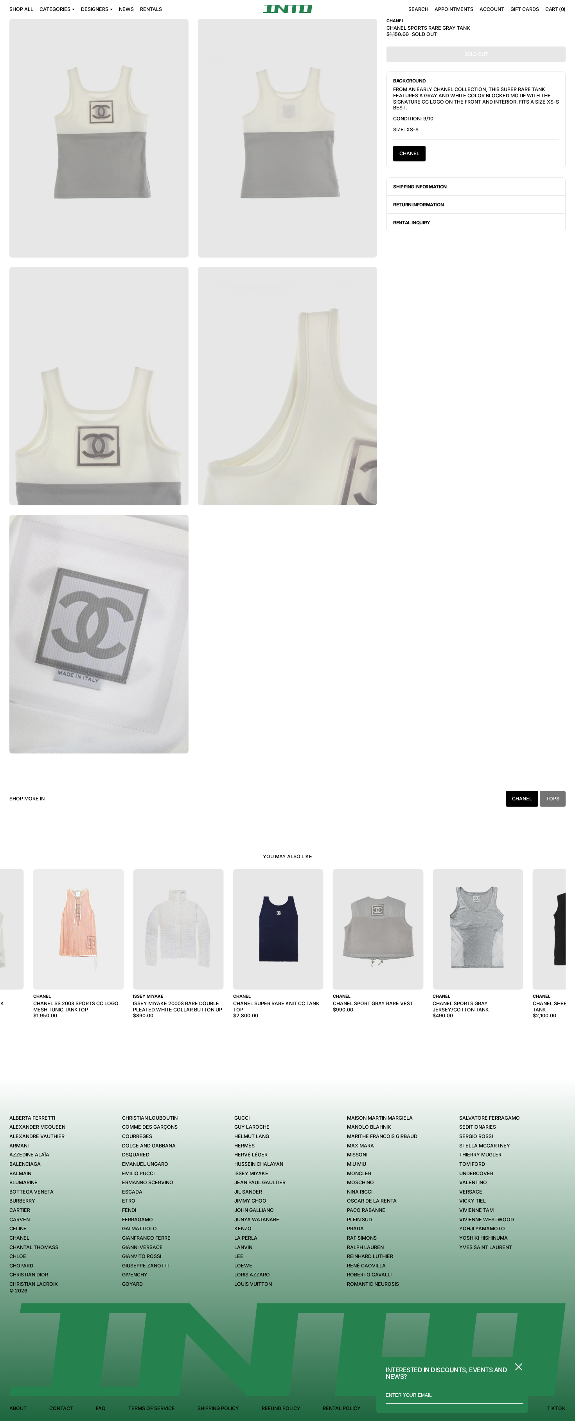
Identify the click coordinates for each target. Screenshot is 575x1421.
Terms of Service (151, 1408)
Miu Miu (356, 1164)
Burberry (22, 1201)
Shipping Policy (218, 1408)
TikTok (556, 1408)
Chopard (21, 1266)
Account (492, 9)
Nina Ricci (359, 1192)
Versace (470, 1192)
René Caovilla (366, 1266)
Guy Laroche (252, 1127)
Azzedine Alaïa (29, 1155)
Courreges (137, 1136)
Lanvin (243, 1247)
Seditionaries (477, 1127)
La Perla (245, 1238)
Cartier (19, 1210)
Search (418, 9)
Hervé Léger (251, 1155)
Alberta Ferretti (32, 1118)
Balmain (20, 1173)
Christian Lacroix (33, 1284)
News (126, 9)
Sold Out (476, 54)
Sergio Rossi (476, 1136)
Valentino (473, 1182)
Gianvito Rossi (141, 1256)
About (18, 1408)
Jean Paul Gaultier (260, 1182)
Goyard (132, 1284)
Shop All (21, 9)
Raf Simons (362, 1238)
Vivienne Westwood (486, 1219)
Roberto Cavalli (369, 1275)
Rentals (151, 9)
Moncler (359, 1173)
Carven (19, 1219)
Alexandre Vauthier (37, 1136)
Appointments (454, 9)
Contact (61, 1408)
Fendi (129, 1210)
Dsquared (135, 1155)
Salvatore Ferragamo (489, 1118)
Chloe (17, 1256)
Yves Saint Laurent (485, 1247)
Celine (18, 1228)
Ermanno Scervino (147, 1182)
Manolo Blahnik (369, 1127)
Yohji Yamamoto (482, 1228)
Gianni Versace (142, 1247)
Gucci (242, 1118)
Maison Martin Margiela (380, 1118)
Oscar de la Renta (372, 1201)
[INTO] (287, 9)
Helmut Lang (251, 1136)
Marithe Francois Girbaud (382, 1136)
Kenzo (243, 1228)
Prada (355, 1228)
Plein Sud (359, 1219)
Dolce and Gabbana (149, 1146)
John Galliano (254, 1210)
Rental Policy (342, 1408)
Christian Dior (28, 1275)
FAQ (101, 1408)
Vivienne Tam (476, 1210)
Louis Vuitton (253, 1284)
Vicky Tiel (472, 1201)
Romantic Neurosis (373, 1284)
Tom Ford (472, 1164)
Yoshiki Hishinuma (483, 1238)
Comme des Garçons (150, 1127)
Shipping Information (420, 187)
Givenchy (134, 1275)
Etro (128, 1201)
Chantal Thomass (33, 1247)
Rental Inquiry (411, 222)
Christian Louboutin (150, 1118)
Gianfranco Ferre (146, 1238)
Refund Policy (281, 1408)
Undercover (476, 1173)
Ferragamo (137, 1219)
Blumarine (23, 1182)
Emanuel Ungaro (145, 1164)
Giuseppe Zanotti (145, 1266)
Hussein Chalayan (258, 1164)
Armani (19, 1146)
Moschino (360, 1182)
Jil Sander (248, 1192)
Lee (238, 1256)
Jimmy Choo (250, 1201)
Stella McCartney (484, 1146)
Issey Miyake (251, 1173)
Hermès (244, 1146)
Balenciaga (25, 1164)
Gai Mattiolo (139, 1228)
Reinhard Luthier (370, 1256)
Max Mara (360, 1146)
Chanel (409, 153)
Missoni (357, 1155)
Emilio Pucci (138, 1173)
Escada (132, 1192)
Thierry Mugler (480, 1155)
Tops (552, 799)
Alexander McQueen (37, 1127)
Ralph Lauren (365, 1247)
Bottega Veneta (31, 1192)
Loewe (243, 1266)
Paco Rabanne (366, 1210)
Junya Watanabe (256, 1219)
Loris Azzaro (252, 1275)
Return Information (418, 205)
